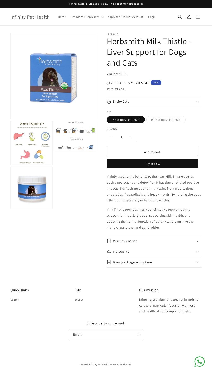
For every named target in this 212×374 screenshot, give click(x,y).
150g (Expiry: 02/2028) (168, 120)
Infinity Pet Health (99, 364)
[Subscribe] (138, 334)
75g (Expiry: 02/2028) (125, 120)
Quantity (112, 129)
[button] (86, 16)
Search (14, 299)
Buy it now (152, 164)
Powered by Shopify (120, 364)
